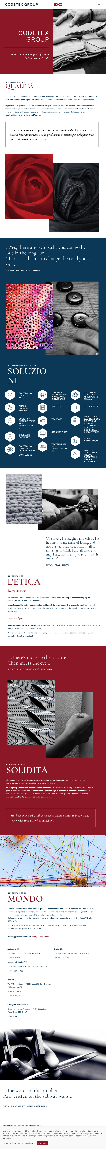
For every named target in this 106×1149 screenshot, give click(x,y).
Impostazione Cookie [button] (13, 1143)
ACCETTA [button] (42, 1143)
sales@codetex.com (40, 937)
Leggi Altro (30, 1143)
